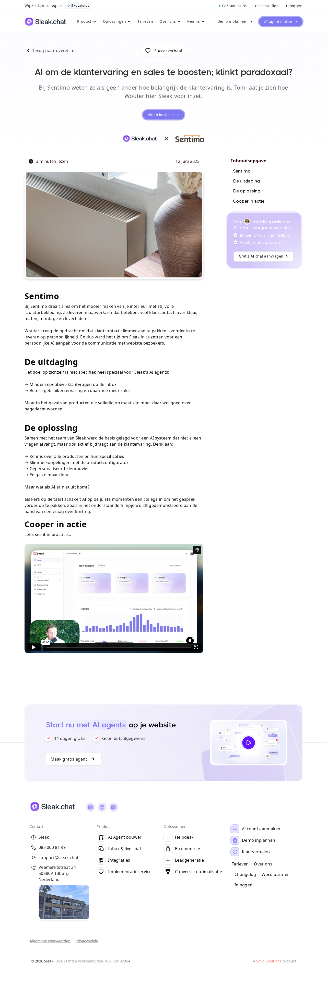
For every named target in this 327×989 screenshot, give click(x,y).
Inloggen (243, 885)
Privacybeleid (87, 941)
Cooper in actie (248, 201)
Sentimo (242, 171)
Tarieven (240, 864)
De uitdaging (246, 181)
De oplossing (246, 191)
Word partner (275, 874)
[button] (87, 21)
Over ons (263, 864)
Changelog (245, 874)
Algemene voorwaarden (50, 941)
